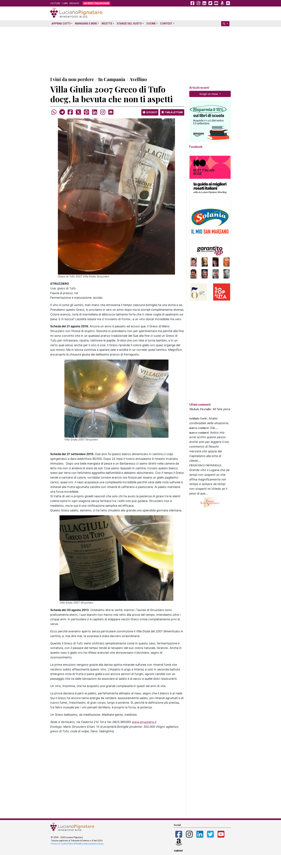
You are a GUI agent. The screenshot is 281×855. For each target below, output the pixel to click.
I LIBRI (65, 3)
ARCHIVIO (74, 3)
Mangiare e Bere (86, 23)
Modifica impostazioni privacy (89, 843)
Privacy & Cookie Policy (62, 843)
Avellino (138, 79)
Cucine (151, 23)
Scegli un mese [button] (209, 94)
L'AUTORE (55, 3)
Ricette (107, 23)
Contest (166, 23)
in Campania (111, 79)
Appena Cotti (61, 23)
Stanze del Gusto (129, 23)
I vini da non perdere (72, 79)
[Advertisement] (140, 51)
